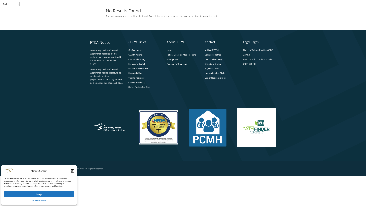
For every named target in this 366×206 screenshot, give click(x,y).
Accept (39, 194)
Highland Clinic (135, 73)
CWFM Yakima (135, 55)
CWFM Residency (136, 82)
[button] (72, 171)
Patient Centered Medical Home (181, 55)
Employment (172, 59)
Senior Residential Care (139, 87)
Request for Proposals (177, 64)
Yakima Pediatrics (136, 78)
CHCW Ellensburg (136, 59)
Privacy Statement (39, 200)
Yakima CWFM (212, 50)
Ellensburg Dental (136, 64)
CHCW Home (134, 50)
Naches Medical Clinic (138, 68)
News (169, 50)
